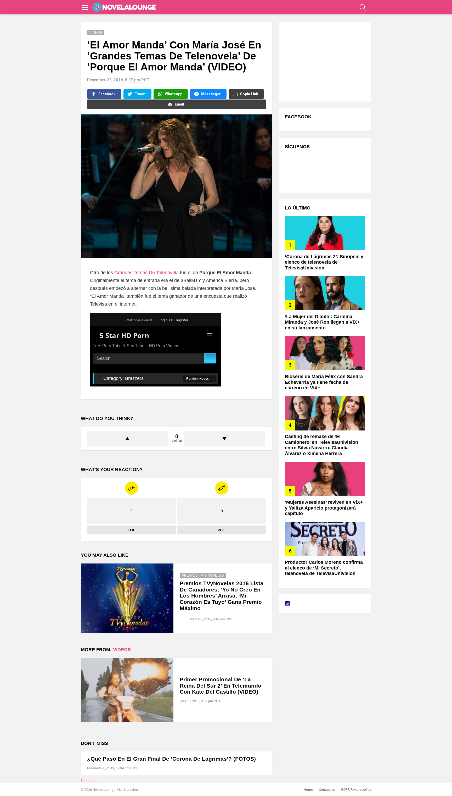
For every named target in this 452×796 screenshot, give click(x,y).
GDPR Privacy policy (356, 790)
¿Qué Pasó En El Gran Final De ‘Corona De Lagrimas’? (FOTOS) (171, 759)
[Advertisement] (324, 61)
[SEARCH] (363, 7)
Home (308, 790)
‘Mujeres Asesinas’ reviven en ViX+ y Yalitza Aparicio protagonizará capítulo (324, 508)
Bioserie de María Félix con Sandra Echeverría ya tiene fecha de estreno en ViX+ (324, 382)
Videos (122, 649)
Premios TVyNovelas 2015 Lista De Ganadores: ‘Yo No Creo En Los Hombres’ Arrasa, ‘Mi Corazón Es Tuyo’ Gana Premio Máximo (221, 595)
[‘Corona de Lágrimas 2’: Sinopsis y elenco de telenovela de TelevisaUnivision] (325, 233)
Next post (89, 780)
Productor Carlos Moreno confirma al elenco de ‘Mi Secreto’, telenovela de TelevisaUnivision (324, 568)
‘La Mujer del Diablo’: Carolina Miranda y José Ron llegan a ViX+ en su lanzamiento (322, 322)
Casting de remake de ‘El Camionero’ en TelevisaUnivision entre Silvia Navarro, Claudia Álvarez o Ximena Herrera (321, 445)
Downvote (224, 438)
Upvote (127, 438)
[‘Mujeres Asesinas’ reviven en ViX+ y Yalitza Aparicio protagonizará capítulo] (325, 479)
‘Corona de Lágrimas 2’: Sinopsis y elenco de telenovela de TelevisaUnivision (324, 262)
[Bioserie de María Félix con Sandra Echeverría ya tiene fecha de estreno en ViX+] (325, 353)
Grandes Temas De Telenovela (146, 272)
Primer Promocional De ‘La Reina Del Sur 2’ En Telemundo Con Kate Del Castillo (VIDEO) (220, 685)
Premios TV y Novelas (203, 575)
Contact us (327, 790)
